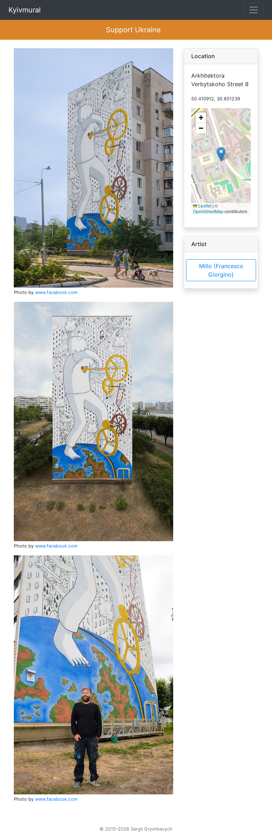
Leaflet (204, 205)
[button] (221, 154)
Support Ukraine (133, 30)
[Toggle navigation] (254, 10)
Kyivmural (24, 10)
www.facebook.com (56, 292)
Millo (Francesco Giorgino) (221, 270)
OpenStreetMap (208, 211)
